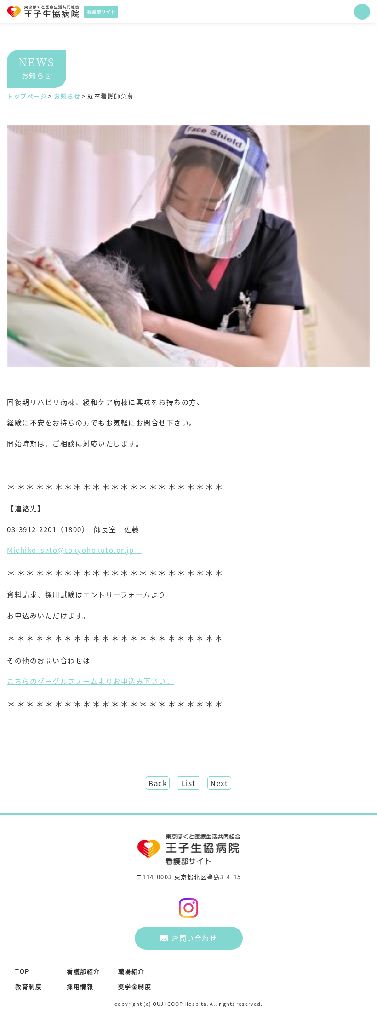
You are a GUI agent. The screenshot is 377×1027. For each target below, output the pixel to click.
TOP (22, 971)
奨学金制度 (135, 986)
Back (158, 783)
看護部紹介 (83, 971)
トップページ (27, 96)
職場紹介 (131, 971)
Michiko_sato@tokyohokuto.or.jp (74, 550)
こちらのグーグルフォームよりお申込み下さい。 (90, 681)
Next (219, 783)
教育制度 (28, 986)
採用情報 (80, 986)
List (189, 783)
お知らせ (67, 96)
